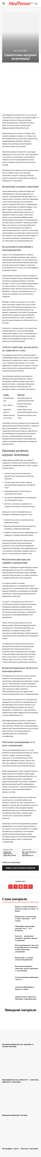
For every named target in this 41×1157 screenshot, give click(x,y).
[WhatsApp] (25, 887)
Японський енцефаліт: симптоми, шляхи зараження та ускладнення (26, 968)
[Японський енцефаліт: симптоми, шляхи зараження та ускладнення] (7, 968)
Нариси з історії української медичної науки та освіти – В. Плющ (26, 909)
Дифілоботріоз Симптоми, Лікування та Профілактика (26, 998)
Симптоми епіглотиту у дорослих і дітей (9, 853)
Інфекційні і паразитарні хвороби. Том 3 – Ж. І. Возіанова (25, 928)
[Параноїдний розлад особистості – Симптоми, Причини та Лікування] (20, 1064)
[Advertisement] (20, 91)
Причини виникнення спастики (14, 1115)
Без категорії (20, 51)
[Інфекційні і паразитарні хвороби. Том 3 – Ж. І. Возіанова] (7, 928)
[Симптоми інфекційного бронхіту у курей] (7, 988)
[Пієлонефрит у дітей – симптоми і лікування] (20, 1133)
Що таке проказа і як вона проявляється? (29, 853)
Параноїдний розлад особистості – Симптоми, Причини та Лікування (20, 1081)
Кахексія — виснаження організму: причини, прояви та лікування (26, 938)
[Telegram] (20, 887)
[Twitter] (15, 887)
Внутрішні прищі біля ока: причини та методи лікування (17, 1045)
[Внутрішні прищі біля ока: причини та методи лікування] (20, 1029)
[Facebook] (10, 887)
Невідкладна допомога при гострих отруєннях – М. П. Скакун (25, 918)
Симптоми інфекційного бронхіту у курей (24, 988)
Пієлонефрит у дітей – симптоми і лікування (20, 1149)
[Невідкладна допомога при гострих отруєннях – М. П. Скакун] (7, 918)
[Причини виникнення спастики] (20, 1100)
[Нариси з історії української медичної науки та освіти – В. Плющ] (7, 909)
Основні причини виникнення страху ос (26, 978)
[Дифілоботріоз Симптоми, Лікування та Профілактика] (7, 998)
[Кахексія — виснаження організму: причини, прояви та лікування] (7, 938)
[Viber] (30, 887)
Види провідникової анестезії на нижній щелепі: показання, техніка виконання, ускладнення (27, 948)
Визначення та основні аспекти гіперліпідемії (24, 959)
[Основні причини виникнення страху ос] (7, 978)
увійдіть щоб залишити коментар (20, 868)
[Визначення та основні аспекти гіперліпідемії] (7, 958)
